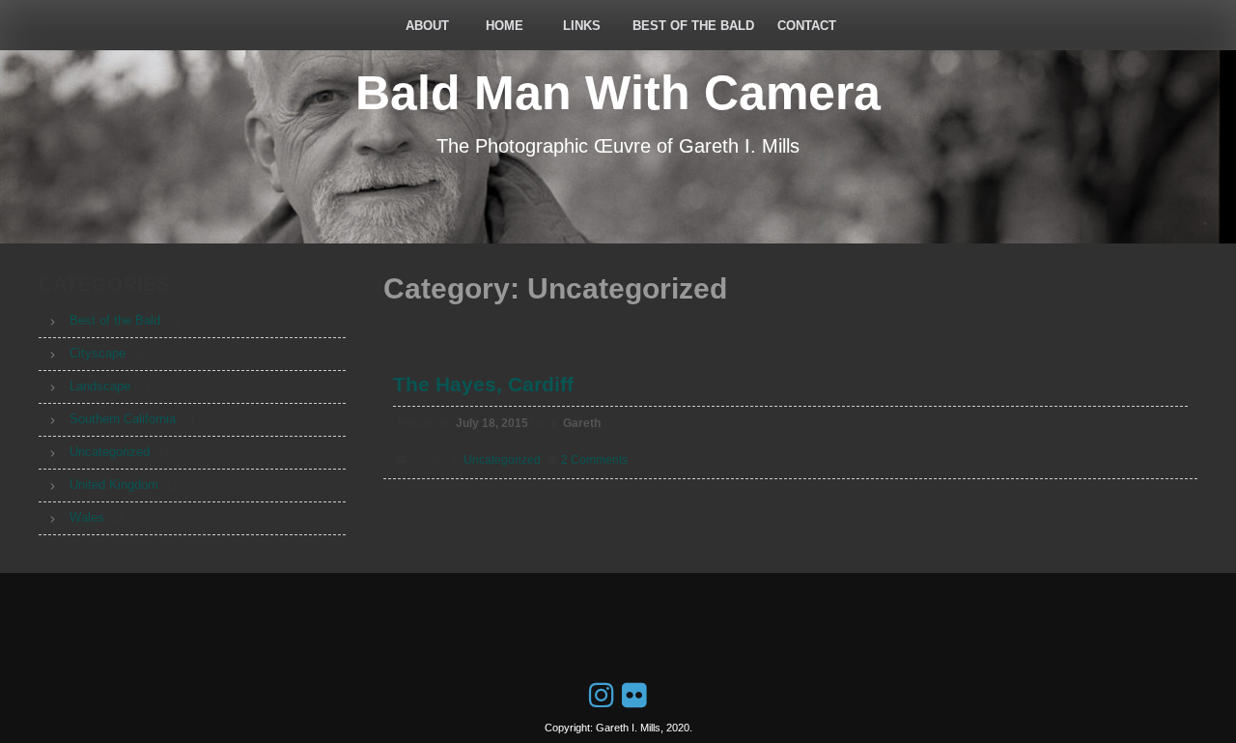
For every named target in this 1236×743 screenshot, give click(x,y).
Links (582, 25)
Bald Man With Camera (618, 93)
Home (504, 25)
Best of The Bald (693, 25)
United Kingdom (114, 484)
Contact (806, 25)
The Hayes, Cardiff (483, 384)
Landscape (100, 386)
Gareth (582, 423)
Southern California (123, 419)
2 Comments (594, 460)
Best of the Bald (115, 320)
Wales (87, 517)
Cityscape (98, 353)
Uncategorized (502, 460)
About (427, 25)
